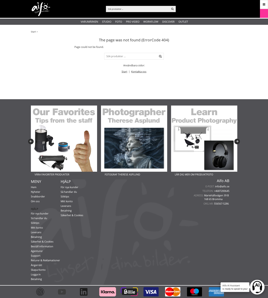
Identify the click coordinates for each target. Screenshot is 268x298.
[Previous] (31, 141)
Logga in (36, 274)
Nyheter (35, 192)
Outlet (183, 21)
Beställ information (42, 246)
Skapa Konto (38, 270)
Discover (168, 21)
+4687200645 (221, 191)
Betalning (36, 237)
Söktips (35, 223)
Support (35, 255)
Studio (106, 21)
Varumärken (89, 21)
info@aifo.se (222, 186)
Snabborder (38, 196)
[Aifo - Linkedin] (85, 292)
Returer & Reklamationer (45, 260)
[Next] (237, 141)
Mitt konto (37, 227)
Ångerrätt (36, 265)
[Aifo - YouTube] (63, 292)
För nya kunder (40, 213)
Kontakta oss (138, 71)
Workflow (150, 21)
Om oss (35, 201)
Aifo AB (223, 181)
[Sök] (160, 56)
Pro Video (132, 21)
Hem (33, 187)
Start (33, 31)
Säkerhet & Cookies (42, 241)
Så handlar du (39, 218)
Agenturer (37, 251)
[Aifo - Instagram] (42, 292)
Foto (118, 21)
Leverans (36, 232)
